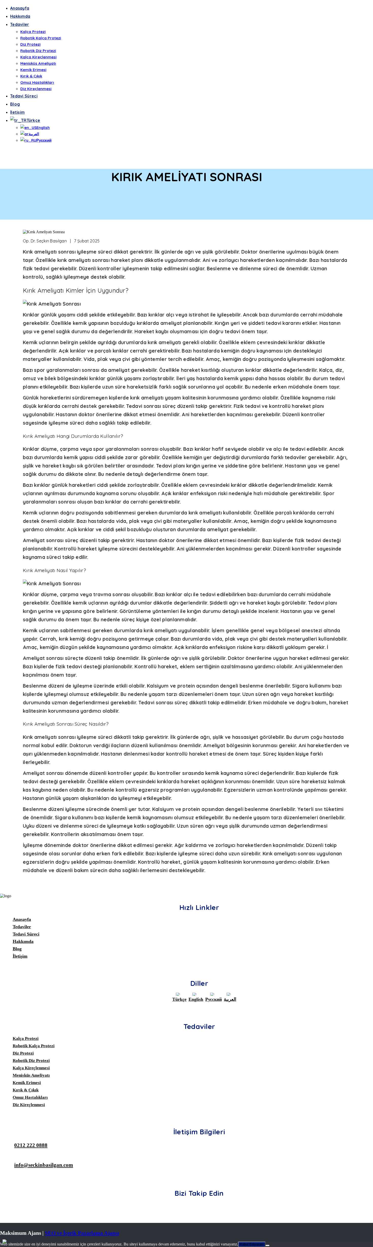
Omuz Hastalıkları (37, 82)
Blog (15, 104)
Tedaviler (19, 24)
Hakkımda (20, 16)
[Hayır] (267, 1245)
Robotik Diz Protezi (38, 50)
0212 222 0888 (30, 1145)
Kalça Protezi (33, 31)
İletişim (17, 112)
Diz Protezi (30, 44)
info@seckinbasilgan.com (43, 1165)
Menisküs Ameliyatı (38, 63)
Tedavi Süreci (24, 95)
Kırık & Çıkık (31, 76)
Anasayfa (19, 8)
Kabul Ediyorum (251, 1244)
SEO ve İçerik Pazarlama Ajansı (82, 1233)
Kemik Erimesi (33, 69)
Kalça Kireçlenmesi (38, 57)
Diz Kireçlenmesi (36, 88)
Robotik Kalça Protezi (40, 38)
